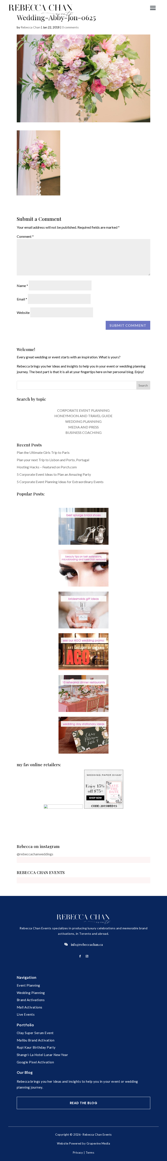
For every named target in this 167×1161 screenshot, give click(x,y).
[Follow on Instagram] (87, 956)
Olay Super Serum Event (35, 1033)
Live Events (26, 1014)
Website (23, 312)
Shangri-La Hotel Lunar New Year (42, 1055)
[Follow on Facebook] (80, 956)
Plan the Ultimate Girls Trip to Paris (43, 452)
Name (22, 286)
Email (22, 299)
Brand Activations (31, 1000)
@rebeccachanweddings (35, 854)
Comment (25, 236)
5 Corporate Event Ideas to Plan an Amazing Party (54, 474)
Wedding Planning (31, 993)
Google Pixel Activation (35, 1062)
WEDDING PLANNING (83, 421)
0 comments (70, 27)
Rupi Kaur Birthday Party (36, 1047)
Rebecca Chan (30, 27)
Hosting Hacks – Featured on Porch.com (47, 467)
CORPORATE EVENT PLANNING (83, 410)
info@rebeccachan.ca (87, 944)
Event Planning (28, 985)
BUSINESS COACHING (83, 432)
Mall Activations (29, 1007)
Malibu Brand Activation (36, 1040)
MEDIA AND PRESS (83, 427)
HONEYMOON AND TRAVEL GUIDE (83, 416)
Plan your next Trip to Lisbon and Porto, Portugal (53, 460)
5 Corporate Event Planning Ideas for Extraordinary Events (60, 482)
